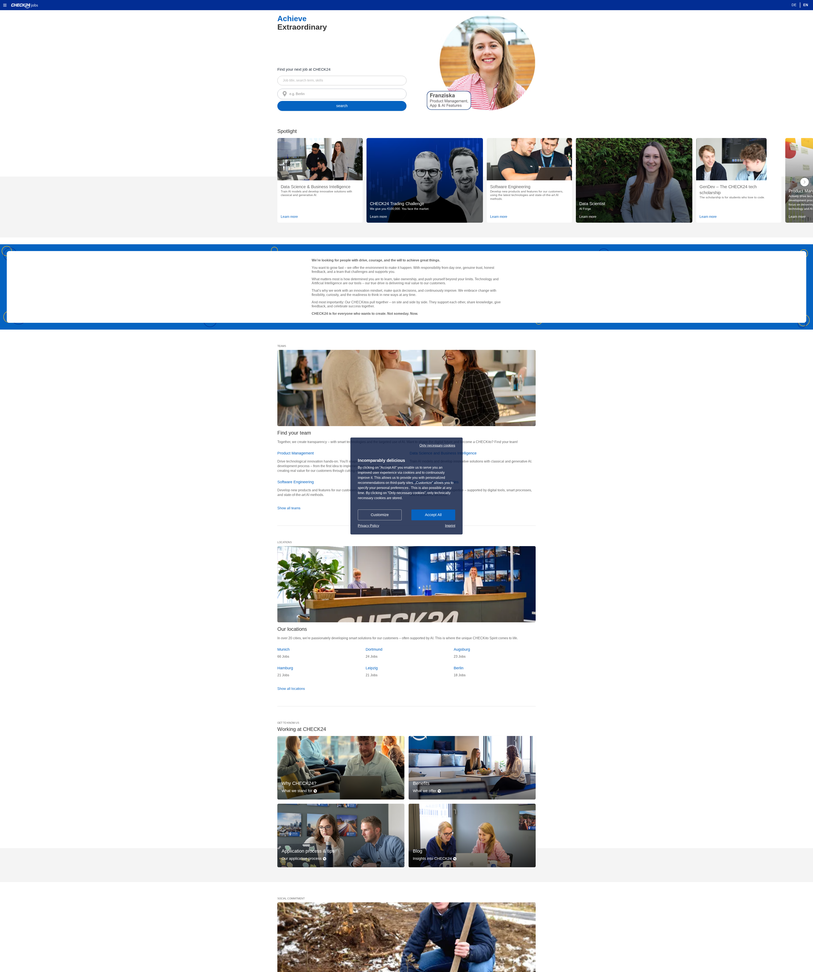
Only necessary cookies (437, 445)
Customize (380, 515)
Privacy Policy (368, 525)
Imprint (450, 525)
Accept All (433, 515)
